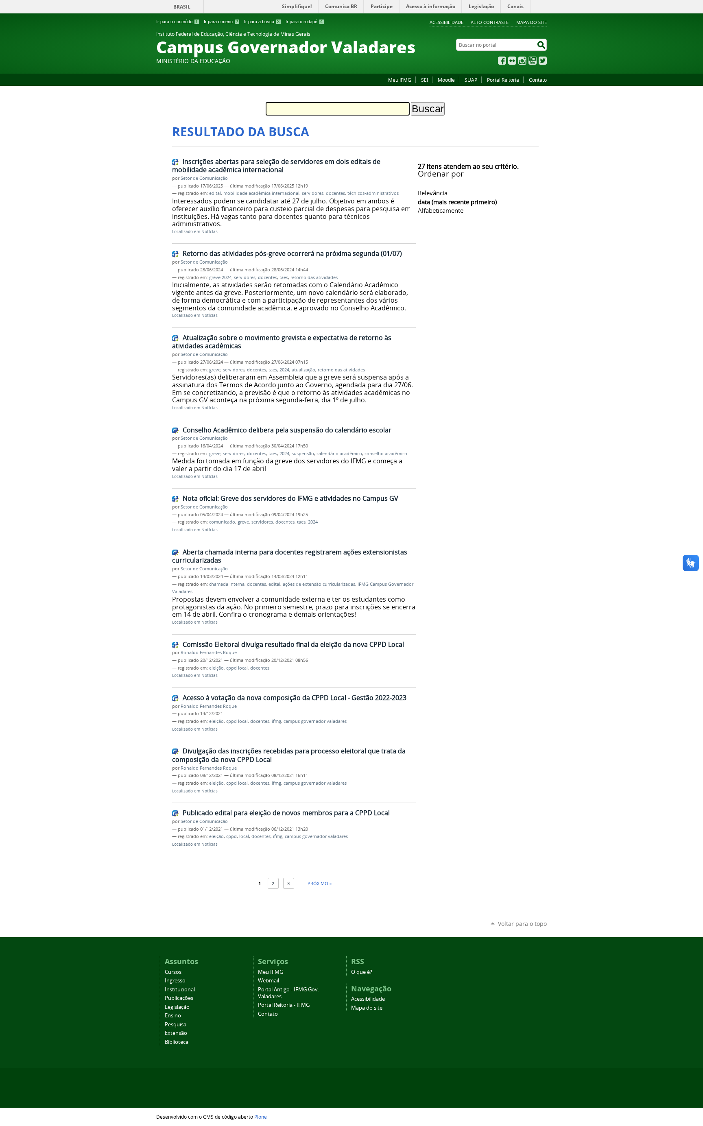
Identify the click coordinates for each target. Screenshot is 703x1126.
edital (215, 193)
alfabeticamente (440, 210)
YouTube (532, 61)
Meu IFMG (399, 79)
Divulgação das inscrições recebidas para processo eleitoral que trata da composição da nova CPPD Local (289, 755)
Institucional (180, 989)
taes (283, 277)
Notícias (209, 231)
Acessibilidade (446, 22)
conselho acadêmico (386, 453)
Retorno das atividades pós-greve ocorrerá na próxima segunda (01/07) (292, 253)
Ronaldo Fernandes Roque (209, 652)
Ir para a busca (261, 21)
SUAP (471, 79)
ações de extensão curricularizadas (319, 584)
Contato (538, 79)
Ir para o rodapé (304, 21)
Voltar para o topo (522, 923)
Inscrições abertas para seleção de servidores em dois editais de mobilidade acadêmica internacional (276, 166)
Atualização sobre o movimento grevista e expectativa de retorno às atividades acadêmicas (281, 342)
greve (215, 370)
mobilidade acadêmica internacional (261, 193)
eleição (216, 668)
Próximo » (320, 883)
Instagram (522, 61)
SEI (424, 79)
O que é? (361, 972)
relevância (433, 193)
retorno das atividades (314, 277)
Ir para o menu (221, 21)
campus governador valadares (315, 721)
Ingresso (175, 980)
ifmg (276, 721)
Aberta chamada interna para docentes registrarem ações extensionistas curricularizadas (289, 556)
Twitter (543, 61)
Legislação (177, 1007)
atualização (303, 370)
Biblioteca (176, 1042)
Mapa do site (531, 22)
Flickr (512, 61)
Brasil (181, 6)
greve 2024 (220, 277)
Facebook (502, 61)
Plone (260, 1116)
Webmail (268, 980)
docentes (335, 193)
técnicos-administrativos (373, 193)
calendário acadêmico (339, 453)
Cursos (173, 972)
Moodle (446, 79)
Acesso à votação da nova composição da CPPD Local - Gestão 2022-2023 (294, 697)
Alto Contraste (490, 22)
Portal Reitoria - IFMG (284, 1005)
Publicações (179, 998)
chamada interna (227, 584)
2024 (284, 370)
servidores (312, 193)
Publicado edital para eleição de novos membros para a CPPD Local (286, 812)
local (244, 836)
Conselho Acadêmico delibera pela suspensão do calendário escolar (287, 430)
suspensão (303, 453)
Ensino (173, 1015)
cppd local (237, 668)
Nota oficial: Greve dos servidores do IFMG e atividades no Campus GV (290, 498)
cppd (231, 836)
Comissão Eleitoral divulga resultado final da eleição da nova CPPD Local (293, 644)
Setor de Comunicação (204, 178)
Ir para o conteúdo (177, 21)
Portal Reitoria (503, 79)
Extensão (176, 1033)
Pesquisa (175, 1024)
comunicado (222, 522)
